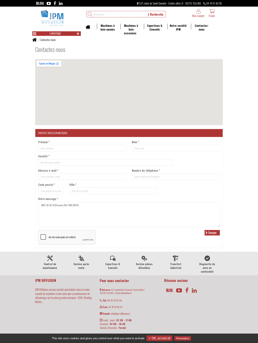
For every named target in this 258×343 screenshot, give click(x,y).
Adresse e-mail (48, 170)
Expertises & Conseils (154, 27)
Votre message (48, 199)
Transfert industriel (175, 266)
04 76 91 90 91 (112, 307)
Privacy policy (201, 338)
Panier (212, 16)
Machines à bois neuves (107, 27)
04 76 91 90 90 (214, 3)
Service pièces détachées (144, 266)
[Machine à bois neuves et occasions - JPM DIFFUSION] (52, 17)
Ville (72, 185)
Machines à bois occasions (131, 29)
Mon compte (198, 16)
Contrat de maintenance (50, 266)
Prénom (43, 142)
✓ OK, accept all (159, 338)
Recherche (156, 14)
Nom (135, 142)
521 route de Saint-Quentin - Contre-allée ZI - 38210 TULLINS (170, 3)
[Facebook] (55, 3)
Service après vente (81, 266)
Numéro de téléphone (146, 170)
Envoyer (212, 232)
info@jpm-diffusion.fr (116, 313)
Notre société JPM (178, 27)
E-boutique (55, 33)
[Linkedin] (61, 3)
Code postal (46, 185)
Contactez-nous (202, 27)
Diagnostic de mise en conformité (207, 267)
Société (43, 156)
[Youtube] (49, 3)
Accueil (89, 28)
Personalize (182, 338)
